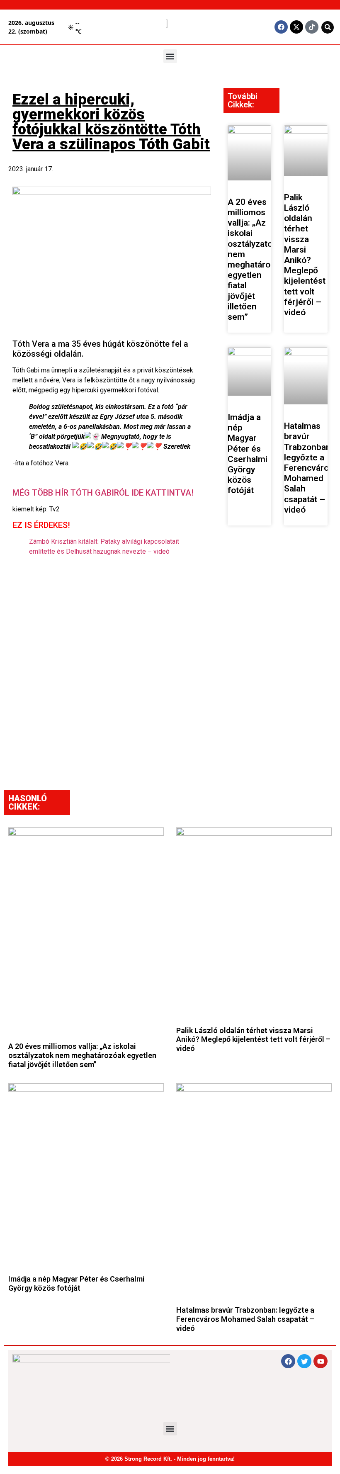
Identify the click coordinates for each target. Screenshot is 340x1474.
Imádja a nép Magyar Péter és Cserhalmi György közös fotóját (247, 453)
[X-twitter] (296, 27)
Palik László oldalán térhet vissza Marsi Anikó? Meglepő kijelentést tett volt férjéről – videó (304, 254)
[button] (170, 56)
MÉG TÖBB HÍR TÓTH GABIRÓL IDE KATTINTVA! (103, 493)
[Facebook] (281, 27)
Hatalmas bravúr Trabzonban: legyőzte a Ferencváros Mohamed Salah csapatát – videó (308, 468)
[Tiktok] (311, 27)
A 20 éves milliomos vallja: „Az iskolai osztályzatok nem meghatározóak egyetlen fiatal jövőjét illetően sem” (258, 259)
